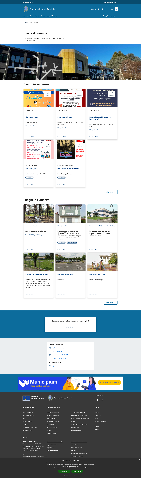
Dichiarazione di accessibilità (79, 454)
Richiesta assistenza (52, 451)
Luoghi (97, 426)
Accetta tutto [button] (64, 471)
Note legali (74, 451)
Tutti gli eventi (109, 192)
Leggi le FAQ (50, 448)
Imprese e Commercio (53, 421)
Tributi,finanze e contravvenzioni (80, 418)
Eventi (97, 429)
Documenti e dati (27, 430)
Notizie (97, 412)
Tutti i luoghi (109, 303)
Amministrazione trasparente (79, 442)
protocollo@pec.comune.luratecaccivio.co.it (35, 457)
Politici (24, 424)
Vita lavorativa (51, 418)
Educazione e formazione (78, 412)
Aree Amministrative (28, 415)
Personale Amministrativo (30, 427)
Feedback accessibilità (77, 456)
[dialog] (70, 468)
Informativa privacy (76, 448)
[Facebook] (98, 9)
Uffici (24, 418)
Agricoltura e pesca (76, 430)
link (86, 468)
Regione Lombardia (28, 2)
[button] (70, 475)
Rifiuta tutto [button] (77, 471)
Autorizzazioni (75, 427)
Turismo (49, 430)
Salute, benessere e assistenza (79, 424)
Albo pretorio (74, 445)
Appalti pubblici (51, 424)
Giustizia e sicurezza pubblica (79, 415)
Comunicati (98, 415)
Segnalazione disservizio (53, 445)
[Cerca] (116, 9)
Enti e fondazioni (27, 421)
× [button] (139, 460)
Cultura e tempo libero (53, 415)
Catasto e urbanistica (52, 427)
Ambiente (73, 421)
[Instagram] (102, 9)
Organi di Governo (28, 412)
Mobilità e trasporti (52, 433)
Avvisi (96, 418)
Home (26, 22)
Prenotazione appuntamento (55, 442)
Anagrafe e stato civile (53, 412)
